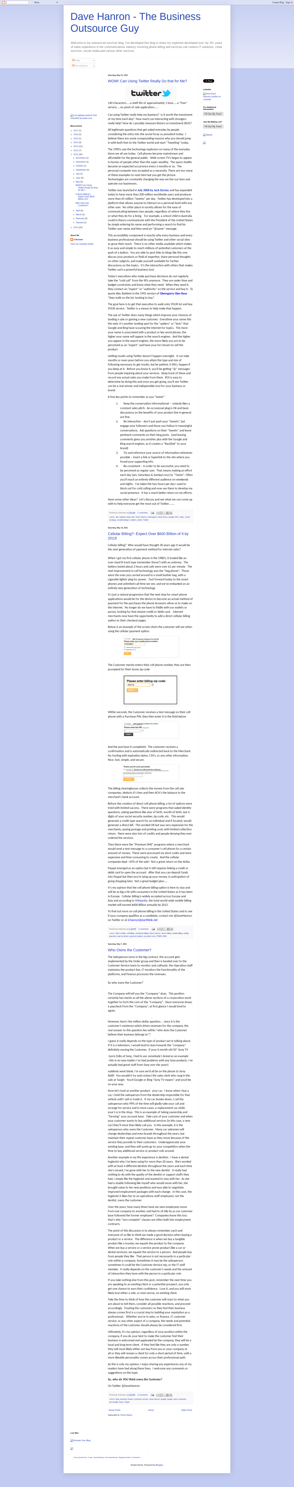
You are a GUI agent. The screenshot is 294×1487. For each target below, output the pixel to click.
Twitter (146, 520)
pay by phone (123, 936)
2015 (76, 138)
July (78, 174)
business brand (126, 1399)
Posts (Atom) (126, 1415)
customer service (141, 1399)
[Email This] (158, 513)
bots (133, 517)
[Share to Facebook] (167, 513)
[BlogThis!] (161, 513)
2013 (76, 146)
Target (126, 1402)
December (81, 158)
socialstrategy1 (123, 520)
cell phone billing (142, 933)
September (81, 170)
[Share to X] (164, 513)
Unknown (78, 239)
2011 (76, 154)
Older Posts (186, 1410)
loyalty (169, 1399)
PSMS (159, 936)
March (79, 214)
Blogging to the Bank (124, 1457)
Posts (77, 60)
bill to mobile (121, 933)
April (78, 210)
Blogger (159, 1465)
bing (128, 517)
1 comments (142, 513)
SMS (165, 936)
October (80, 166)
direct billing (166, 933)
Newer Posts (114, 1410)
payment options (136, 936)
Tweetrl (90, 1457)
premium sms (150, 936)
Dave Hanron (141, 517)
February (80, 218)
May (78, 182)
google (171, 517)
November (81, 162)
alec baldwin (121, 517)
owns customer (179, 1399)
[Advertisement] (87, 91)
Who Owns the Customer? (129, 950)
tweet (140, 520)
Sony (121, 1402)
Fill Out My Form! (213, 114)
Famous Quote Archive (80, 1457)
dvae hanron (154, 1399)
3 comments (142, 1395)
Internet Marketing (98, 1457)
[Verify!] (71, 1449)
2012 (76, 150)
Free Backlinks (136, 1457)
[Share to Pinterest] (171, 513)
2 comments (143, 929)
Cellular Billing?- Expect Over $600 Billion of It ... (85, 196)
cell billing (130, 933)
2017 (76, 130)
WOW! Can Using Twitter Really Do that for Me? (147, 81)
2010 (76, 227)
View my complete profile (82, 244)
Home (151, 1410)
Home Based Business (111, 1457)
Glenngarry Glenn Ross (158, 517)
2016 (76, 134)
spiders (133, 520)
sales (181, 517)
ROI (176, 517)
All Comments (81, 66)
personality (113, 1402)
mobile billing (177, 933)
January (80, 222)
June (78, 178)
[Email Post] (152, 513)
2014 (76, 142)
